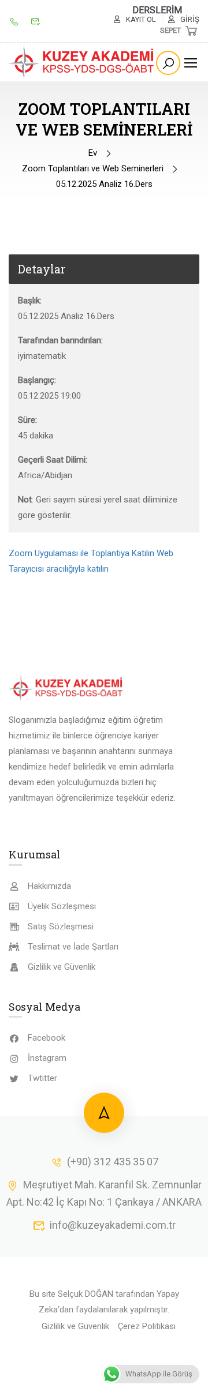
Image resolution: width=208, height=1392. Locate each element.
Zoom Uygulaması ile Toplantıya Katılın (81, 553)
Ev (92, 153)
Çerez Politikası (147, 1326)
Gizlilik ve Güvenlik (61, 967)
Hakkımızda (49, 886)
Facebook (46, 1038)
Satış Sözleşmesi (61, 926)
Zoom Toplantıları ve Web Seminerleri (93, 168)
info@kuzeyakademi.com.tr (113, 1225)
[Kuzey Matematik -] (82, 62)
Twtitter (42, 1078)
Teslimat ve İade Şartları (73, 946)
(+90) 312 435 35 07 (112, 1161)
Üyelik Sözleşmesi (62, 906)
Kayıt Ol (141, 19)
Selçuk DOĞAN (85, 1294)
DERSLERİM (157, 10)
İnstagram (47, 1058)
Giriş (189, 19)
